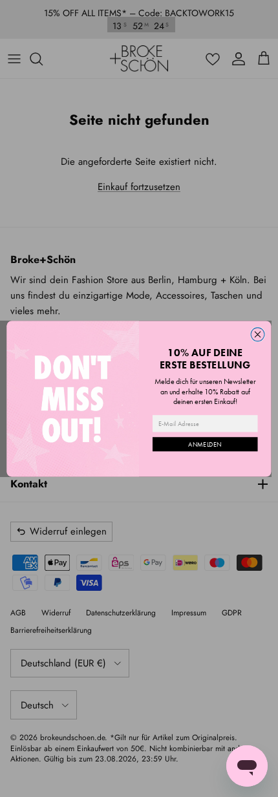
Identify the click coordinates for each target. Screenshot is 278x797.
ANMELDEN (205, 444)
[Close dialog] (257, 334)
